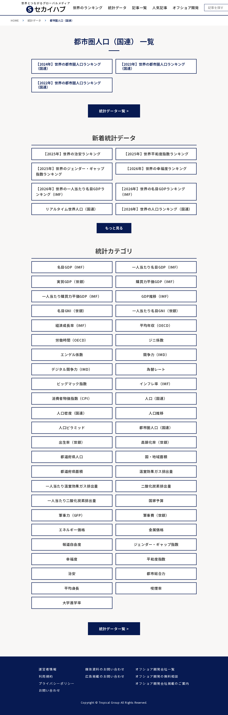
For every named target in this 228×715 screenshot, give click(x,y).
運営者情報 (48, 669)
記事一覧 (139, 7)
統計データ (117, 7)
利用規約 (46, 676)
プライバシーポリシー (57, 683)
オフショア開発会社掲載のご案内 (162, 683)
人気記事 (159, 7)
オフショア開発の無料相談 (156, 676)
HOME (15, 20)
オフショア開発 (186, 7)
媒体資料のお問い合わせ (105, 669)
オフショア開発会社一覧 (155, 669)
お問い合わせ (49, 690)
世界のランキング (88, 7)
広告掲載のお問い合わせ (105, 676)
